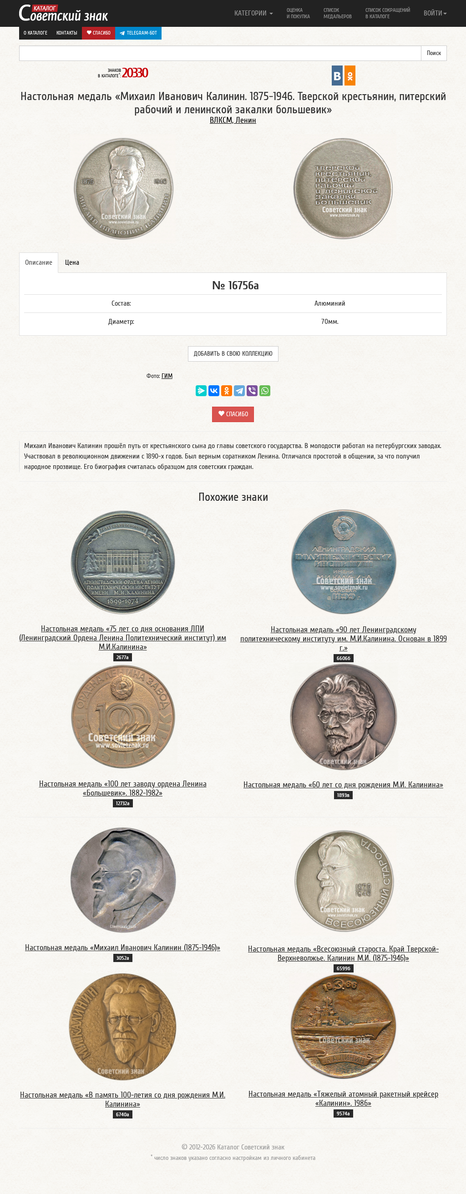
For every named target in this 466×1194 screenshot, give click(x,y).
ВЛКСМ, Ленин (233, 120)
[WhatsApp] (264, 390)
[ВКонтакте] (213, 390)
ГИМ (167, 376)
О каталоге (35, 33)
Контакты (66, 33)
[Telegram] (239, 390)
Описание (38, 262)
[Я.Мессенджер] (201, 390)
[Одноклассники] (226, 390)
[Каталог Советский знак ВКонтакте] (337, 75)
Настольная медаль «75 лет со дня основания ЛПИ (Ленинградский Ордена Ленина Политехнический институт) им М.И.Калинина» (122, 638)
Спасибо (101, 33)
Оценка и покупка (298, 13)
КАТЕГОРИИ (251, 13)
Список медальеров (338, 13)
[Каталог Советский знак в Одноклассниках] (349, 75)
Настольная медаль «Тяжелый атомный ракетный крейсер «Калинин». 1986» (343, 1098)
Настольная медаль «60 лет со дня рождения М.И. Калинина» (343, 785)
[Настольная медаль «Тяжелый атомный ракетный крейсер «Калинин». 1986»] (343, 1027)
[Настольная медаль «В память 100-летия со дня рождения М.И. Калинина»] (122, 1027)
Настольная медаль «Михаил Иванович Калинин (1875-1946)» (122, 947)
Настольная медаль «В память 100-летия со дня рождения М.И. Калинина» (122, 1099)
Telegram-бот (142, 33)
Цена (72, 262)
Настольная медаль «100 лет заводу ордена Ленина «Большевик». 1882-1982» (123, 788)
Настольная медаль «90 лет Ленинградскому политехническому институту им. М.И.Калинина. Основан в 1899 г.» (343, 639)
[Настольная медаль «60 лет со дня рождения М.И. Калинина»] (343, 717)
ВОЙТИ (433, 13)
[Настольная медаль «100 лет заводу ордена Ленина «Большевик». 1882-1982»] (122, 716)
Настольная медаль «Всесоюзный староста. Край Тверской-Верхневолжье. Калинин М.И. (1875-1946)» (343, 953)
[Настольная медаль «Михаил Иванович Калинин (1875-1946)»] (122, 880)
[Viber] (252, 390)
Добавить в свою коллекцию (233, 354)
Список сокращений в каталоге (387, 13)
